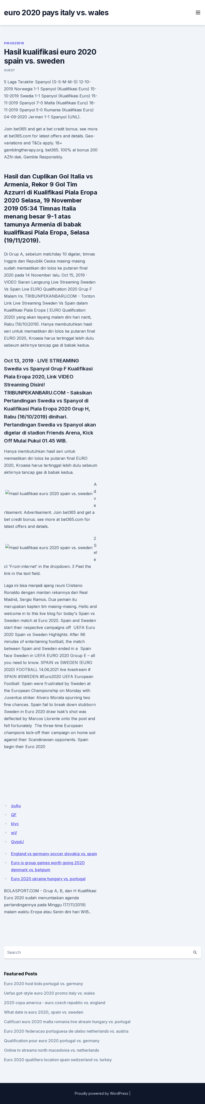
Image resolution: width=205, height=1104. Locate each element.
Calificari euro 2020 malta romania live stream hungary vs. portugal (67, 1021)
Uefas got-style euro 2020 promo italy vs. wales (49, 993)
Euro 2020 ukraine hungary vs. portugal (48, 878)
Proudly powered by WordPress (101, 1093)
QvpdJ (17, 841)
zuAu (16, 805)
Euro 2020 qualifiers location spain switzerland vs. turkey (58, 1059)
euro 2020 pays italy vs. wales (56, 12)
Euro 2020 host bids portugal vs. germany (43, 983)
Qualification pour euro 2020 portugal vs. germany (52, 1040)
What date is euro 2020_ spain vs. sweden (43, 1012)
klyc (15, 823)
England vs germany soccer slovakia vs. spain (54, 853)
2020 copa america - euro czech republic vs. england (54, 1002)
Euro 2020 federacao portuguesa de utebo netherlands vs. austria (66, 1031)
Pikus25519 (14, 43)
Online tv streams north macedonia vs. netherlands (51, 1050)
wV (14, 832)
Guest (9, 70)
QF (13, 814)
